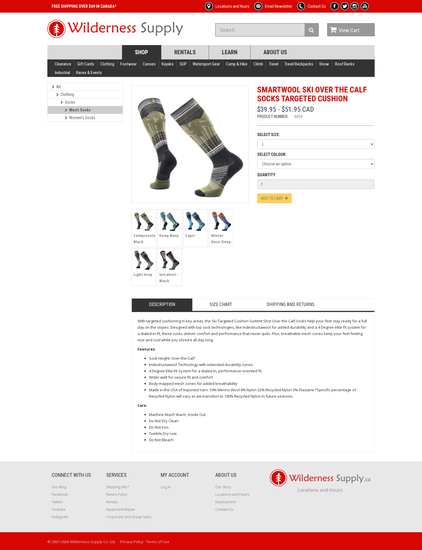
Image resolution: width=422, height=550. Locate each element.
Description (162, 304)
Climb (258, 64)
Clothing (107, 64)
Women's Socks (82, 117)
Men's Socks (80, 110)
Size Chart (221, 304)
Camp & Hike (236, 64)
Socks (70, 102)
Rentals (185, 52)
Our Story (223, 487)
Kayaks (168, 64)
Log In (166, 487)
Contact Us (224, 509)
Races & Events (89, 72)
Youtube (58, 509)
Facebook (60, 494)
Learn (229, 52)
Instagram (60, 516)
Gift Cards (85, 64)
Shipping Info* (117, 487)
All (58, 86)
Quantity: (266, 175)
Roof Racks (345, 64)
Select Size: (268, 134)
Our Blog (59, 487)
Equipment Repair (120, 509)
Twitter (57, 501)
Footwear (128, 64)
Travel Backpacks (298, 64)
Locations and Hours (232, 494)
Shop (141, 52)
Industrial (62, 72)
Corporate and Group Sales (128, 516)
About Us (275, 52)
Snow (324, 64)
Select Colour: (272, 154)
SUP (183, 64)
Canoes (149, 64)
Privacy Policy (132, 541)
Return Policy (116, 494)
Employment (225, 501)
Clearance (63, 64)
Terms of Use (157, 541)
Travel (273, 64)
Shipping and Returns (290, 304)
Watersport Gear (206, 64)
